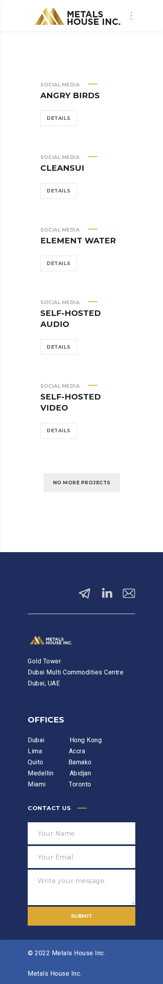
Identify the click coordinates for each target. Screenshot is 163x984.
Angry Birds (70, 95)
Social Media (60, 85)
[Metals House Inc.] (76, 16)
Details (58, 118)
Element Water (78, 240)
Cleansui (62, 168)
